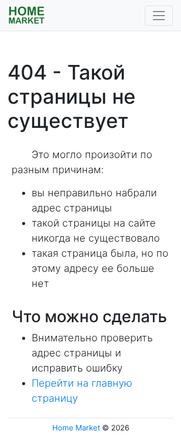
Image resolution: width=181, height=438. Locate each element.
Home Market (76, 427)
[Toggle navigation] (159, 16)
